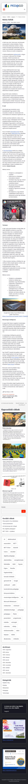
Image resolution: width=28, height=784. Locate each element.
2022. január (6, 670)
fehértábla (7, 564)
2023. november (7, 665)
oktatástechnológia (9, 610)
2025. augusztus (7, 649)
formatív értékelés (9, 576)
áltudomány (7, 639)
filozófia (12, 568)
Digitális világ (5, 394)
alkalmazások (12, 539)
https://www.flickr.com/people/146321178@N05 (15, 316)
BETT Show (7, 547)
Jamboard (7, 585)
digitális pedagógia (9, 556)
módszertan (7, 605)
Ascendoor (23, 779)
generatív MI (7, 581)
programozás (17, 618)
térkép (14, 626)
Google (16, 581)
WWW (13, 634)
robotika (6, 622)
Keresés (3, 507)
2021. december (7, 673)
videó (17, 630)
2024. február (6, 657)
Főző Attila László (15, 22)
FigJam (20, 564)
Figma (5, 568)
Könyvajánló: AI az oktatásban (10, 521)
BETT (14, 543)
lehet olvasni (11, 364)
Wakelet (6, 634)
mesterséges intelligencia (11, 597)
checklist (12, 551)
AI (4, 539)
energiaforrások (10, 396)
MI (12, 397)
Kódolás (5, 685)
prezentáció (7, 618)
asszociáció (7, 543)
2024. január (6, 660)
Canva (6, 551)
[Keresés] (23, 511)
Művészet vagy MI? (7, 491)
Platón (15, 614)
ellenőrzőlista (7, 560)
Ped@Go (12, 779)
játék (14, 585)
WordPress (16, 781)
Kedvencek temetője (8, 459)
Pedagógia (5, 690)
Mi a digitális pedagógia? (9, 528)
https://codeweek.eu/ (8, 740)
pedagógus (7, 614)
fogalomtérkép (8, 572)
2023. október (6, 667)
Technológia (11, 394)
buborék (15, 547)
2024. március (6, 655)
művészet (16, 605)
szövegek (14, 622)
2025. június (6, 652)
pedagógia (21, 610)
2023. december (7, 662)
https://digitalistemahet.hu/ (10, 770)
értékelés (16, 639)
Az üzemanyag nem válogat (10, 526)
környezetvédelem (6, 397)
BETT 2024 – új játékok (9, 531)
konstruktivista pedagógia (11, 589)
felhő (16, 396)
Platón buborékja (7, 428)
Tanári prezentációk (8, 523)
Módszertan (6, 688)
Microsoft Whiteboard (10, 601)
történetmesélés (8, 630)
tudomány (7, 626)
